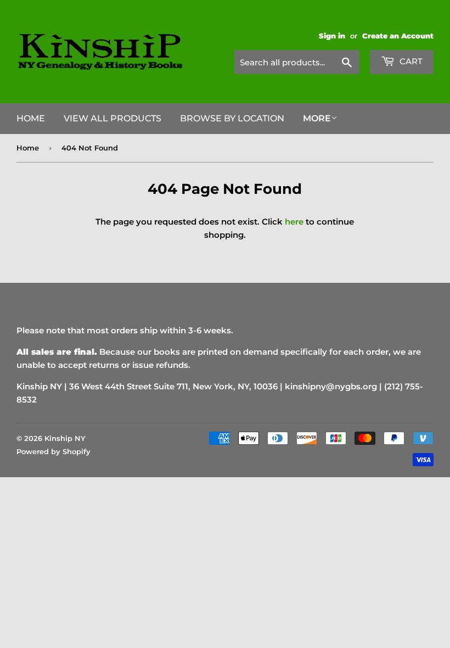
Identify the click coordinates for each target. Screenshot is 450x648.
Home (30, 118)
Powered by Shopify (53, 451)
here (294, 221)
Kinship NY (65, 438)
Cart (410, 61)
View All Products (112, 118)
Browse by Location (232, 118)
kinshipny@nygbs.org (331, 386)
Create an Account (398, 36)
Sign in (332, 36)
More (317, 118)
